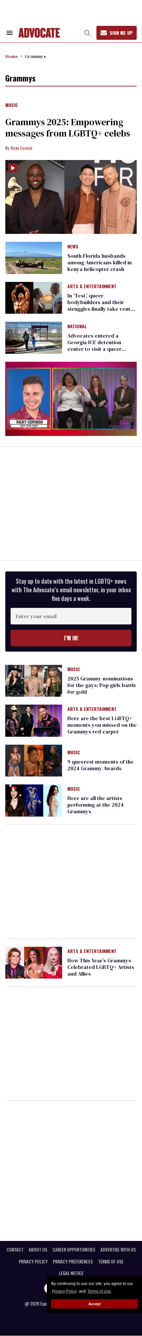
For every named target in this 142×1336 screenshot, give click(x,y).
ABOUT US (38, 1249)
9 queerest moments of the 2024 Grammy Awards (100, 765)
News (72, 247)
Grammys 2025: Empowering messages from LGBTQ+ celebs (67, 127)
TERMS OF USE (111, 1261)
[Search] (87, 33)
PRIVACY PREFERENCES (73, 1261)
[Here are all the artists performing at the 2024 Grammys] (33, 800)
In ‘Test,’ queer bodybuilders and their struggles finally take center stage (101, 305)
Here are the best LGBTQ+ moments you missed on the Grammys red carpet (102, 725)
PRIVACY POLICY (33, 1261)
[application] (71, 399)
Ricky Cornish (21, 148)
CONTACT (15, 1249)
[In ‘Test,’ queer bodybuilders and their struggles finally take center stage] (33, 297)
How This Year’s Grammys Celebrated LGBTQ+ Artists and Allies (100, 967)
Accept (95, 1304)
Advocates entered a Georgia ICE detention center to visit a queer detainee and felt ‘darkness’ (101, 345)
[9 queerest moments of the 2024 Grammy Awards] (33, 760)
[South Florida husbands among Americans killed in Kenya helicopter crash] (33, 257)
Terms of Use (99, 1291)
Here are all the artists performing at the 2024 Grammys (95, 804)
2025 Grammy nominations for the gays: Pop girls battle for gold (101, 685)
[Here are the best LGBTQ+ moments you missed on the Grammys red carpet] (33, 720)
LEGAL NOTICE (71, 1273)
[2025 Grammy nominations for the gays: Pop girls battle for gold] (33, 680)
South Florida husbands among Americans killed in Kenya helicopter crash (99, 262)
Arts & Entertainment (92, 287)
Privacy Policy (64, 1291)
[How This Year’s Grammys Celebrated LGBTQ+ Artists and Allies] (33, 962)
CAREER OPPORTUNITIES (74, 1249)
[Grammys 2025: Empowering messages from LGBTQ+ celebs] (71, 197)
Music (11, 105)
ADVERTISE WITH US (118, 1249)
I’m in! (71, 638)
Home (11, 56)
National (77, 327)
